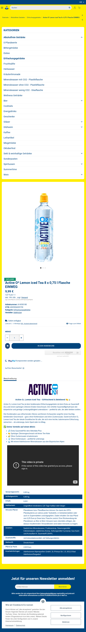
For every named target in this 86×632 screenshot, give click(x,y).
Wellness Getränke (13, 95)
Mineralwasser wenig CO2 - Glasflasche (23, 90)
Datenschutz (20, 625)
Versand (24, 297)
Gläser (7, 121)
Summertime (10, 169)
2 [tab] (43, 268)
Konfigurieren (66, 615)
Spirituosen (9, 164)
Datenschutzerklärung (48, 593)
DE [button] (81, 2)
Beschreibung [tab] (10, 378)
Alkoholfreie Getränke (14, 37)
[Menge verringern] (7, 338)
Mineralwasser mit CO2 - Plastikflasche (23, 79)
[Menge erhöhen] (21, 338)
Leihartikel (9, 137)
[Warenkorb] (80, 7)
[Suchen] (69, 7)
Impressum (9, 625)
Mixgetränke (10, 143)
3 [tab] (45, 268)
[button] (75, 7)
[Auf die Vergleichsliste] (24, 368)
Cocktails (8, 106)
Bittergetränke (11, 48)
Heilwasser (9, 69)
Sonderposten (10, 158)
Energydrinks (10, 111)
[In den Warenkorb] (7, 346)
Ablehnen (66, 622)
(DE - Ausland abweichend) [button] (29, 323)
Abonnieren (63, 587)
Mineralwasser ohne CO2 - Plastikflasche (24, 84)
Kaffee (7, 132)
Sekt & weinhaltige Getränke (18, 153)
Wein (6, 174)
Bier (6, 100)
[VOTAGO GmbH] (6, 7)
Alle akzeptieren (66, 608)
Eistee (7, 53)
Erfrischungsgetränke (14, 58)
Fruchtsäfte (9, 63)
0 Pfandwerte (10, 42)
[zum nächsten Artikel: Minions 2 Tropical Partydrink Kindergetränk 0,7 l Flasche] (82, 15)
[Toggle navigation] (2, 7)
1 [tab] (40, 268)
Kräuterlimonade (12, 74)
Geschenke (9, 116)
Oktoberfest (9, 148)
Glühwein (8, 127)
